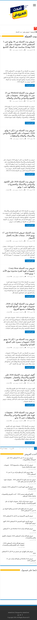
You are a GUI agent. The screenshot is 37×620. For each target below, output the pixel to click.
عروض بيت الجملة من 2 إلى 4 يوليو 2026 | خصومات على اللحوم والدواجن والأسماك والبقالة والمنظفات (19, 133)
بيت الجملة (21, 50)
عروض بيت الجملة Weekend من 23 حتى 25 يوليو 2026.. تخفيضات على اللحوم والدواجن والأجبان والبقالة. (20, 95)
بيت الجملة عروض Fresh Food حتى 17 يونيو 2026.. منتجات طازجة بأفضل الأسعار (18, 235)
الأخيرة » (11, 448)
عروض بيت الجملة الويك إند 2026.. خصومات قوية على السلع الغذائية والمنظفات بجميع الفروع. (20, 306)
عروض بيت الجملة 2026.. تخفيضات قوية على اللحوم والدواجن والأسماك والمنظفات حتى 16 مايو (19, 415)
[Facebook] (22, 615)
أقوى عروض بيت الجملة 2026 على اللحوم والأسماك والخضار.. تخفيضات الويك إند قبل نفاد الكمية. (19, 377)
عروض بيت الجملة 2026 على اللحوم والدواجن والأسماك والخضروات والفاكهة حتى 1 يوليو (19, 184)
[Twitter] (20, 615)
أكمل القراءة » (30, 85)
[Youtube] (18, 615)
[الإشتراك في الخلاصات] (0, 36)
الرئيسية (33, 32)
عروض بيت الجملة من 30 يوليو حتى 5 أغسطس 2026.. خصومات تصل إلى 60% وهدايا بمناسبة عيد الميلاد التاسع (19, 44)
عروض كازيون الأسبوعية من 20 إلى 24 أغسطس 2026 (18, 516)
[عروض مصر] (18, 12)
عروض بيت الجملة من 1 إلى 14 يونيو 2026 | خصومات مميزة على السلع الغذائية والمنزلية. (19, 342)
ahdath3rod (11, 612)
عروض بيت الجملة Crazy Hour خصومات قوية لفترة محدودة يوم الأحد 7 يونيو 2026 (19, 271)
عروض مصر (26, 32)
